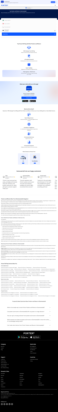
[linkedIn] (9, 404)
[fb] (2, 404)
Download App (29, 97)
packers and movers (45, 205)
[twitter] (4, 404)
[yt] (12, 404)
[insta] (7, 404)
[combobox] (27, 20)
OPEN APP (53, 2)
